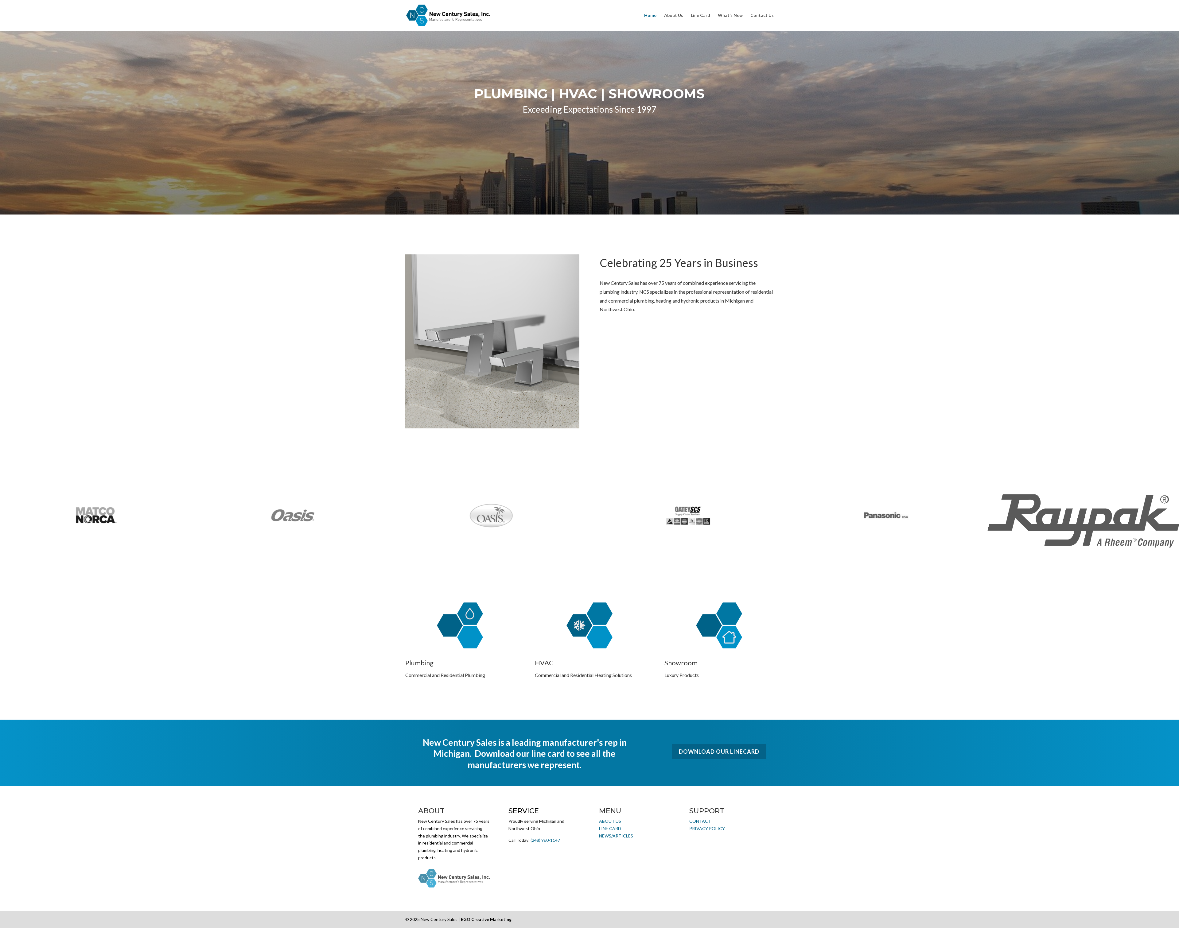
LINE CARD (610, 828)
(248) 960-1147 (545, 840)
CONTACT (700, 821)
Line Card (700, 15)
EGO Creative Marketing (486, 919)
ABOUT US (610, 821)
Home (650, 15)
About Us (673, 15)
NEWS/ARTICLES (616, 835)
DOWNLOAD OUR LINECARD (719, 751)
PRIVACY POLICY (707, 828)
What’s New (730, 15)
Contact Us (762, 15)
